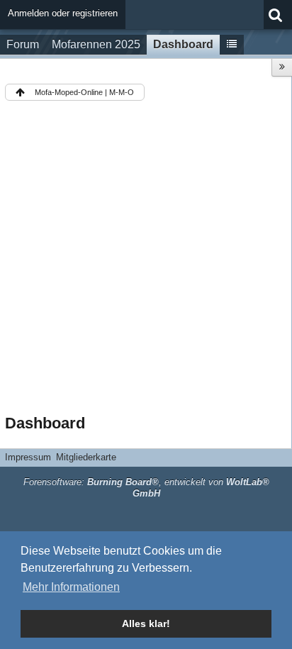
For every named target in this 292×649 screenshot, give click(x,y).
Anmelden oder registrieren (63, 13)
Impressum (28, 457)
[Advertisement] (146, 260)
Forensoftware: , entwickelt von (146, 488)
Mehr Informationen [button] (71, 587)
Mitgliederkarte (86, 457)
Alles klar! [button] (146, 623)
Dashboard (183, 44)
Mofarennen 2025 (96, 44)
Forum (22, 44)
